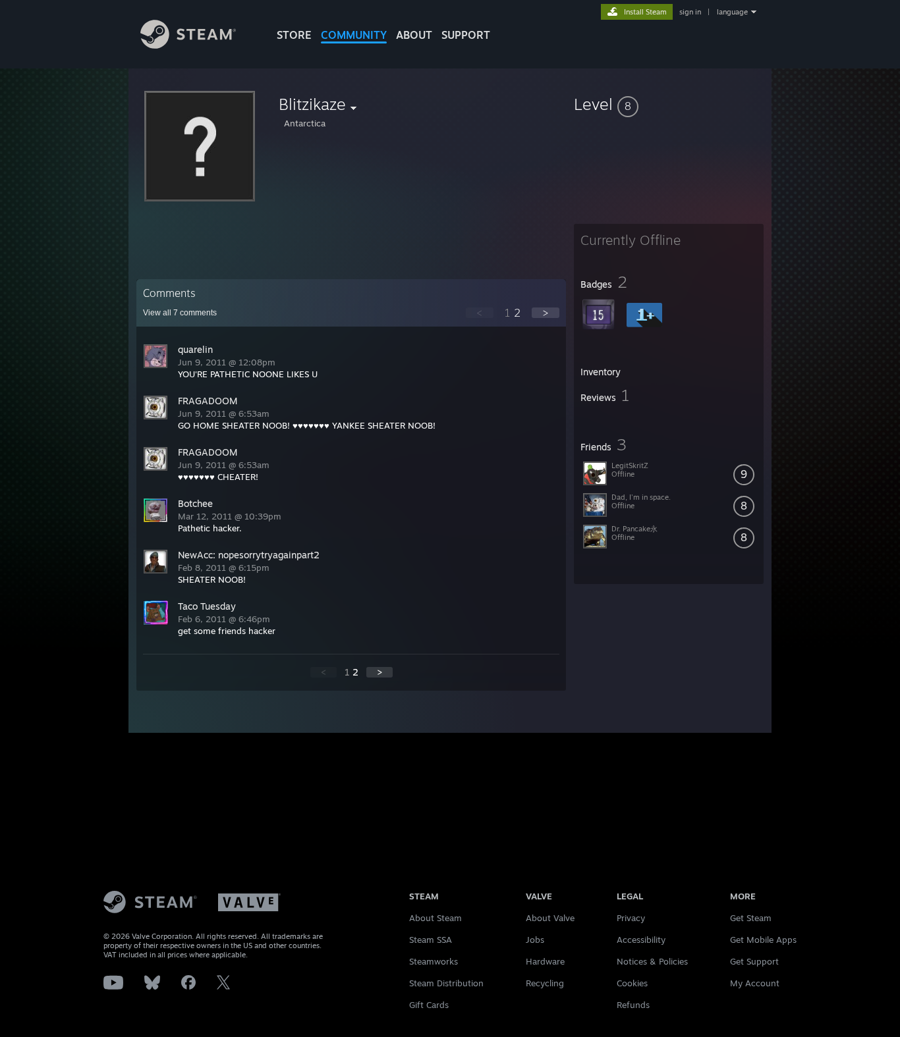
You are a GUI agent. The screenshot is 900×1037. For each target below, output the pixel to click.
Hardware (545, 961)
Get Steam (751, 918)
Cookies (632, 983)
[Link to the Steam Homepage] (188, 45)
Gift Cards (429, 1004)
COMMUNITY (354, 34)
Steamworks (433, 961)
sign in (690, 11)
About (414, 34)
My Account (754, 983)
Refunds (633, 1004)
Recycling (545, 983)
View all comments (180, 312)
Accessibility (641, 939)
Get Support (754, 961)
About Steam (435, 918)
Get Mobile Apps (763, 939)
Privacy (631, 918)
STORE (294, 34)
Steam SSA (430, 939)
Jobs (535, 939)
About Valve (550, 918)
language (732, 11)
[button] (669, 104)
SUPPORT (465, 34)
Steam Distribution (446, 983)
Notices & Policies (652, 961)
